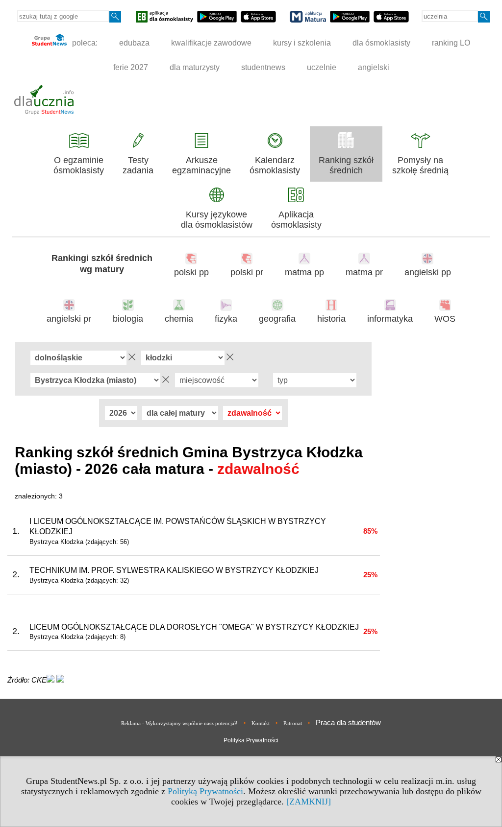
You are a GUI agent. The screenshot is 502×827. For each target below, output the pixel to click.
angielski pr (69, 319)
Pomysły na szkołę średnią (420, 165)
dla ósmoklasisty (381, 43)
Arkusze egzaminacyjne (201, 165)
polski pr (246, 272)
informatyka (390, 319)
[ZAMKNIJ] (308, 801)
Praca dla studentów (348, 722)
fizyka (226, 319)
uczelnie (321, 67)
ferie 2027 (130, 67)
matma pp (304, 272)
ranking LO (451, 43)
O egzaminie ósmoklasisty (78, 165)
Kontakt (260, 723)
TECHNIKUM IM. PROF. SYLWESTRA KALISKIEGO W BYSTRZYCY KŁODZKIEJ (174, 570)
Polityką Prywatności (205, 791)
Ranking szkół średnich (346, 165)
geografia (277, 319)
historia (331, 319)
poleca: (84, 43)
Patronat (292, 723)
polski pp (191, 272)
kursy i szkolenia (302, 43)
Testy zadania (138, 165)
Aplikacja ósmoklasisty (296, 220)
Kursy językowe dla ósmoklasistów (216, 220)
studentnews (263, 67)
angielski (373, 67)
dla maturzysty (195, 67)
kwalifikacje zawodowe (211, 43)
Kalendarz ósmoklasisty (275, 165)
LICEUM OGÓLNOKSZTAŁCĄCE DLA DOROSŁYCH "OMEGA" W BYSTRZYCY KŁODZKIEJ (194, 627)
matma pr (364, 272)
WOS (444, 319)
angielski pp (427, 272)
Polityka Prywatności (251, 740)
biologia (128, 319)
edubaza (134, 43)
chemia (179, 319)
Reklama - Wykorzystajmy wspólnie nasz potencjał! (179, 723)
